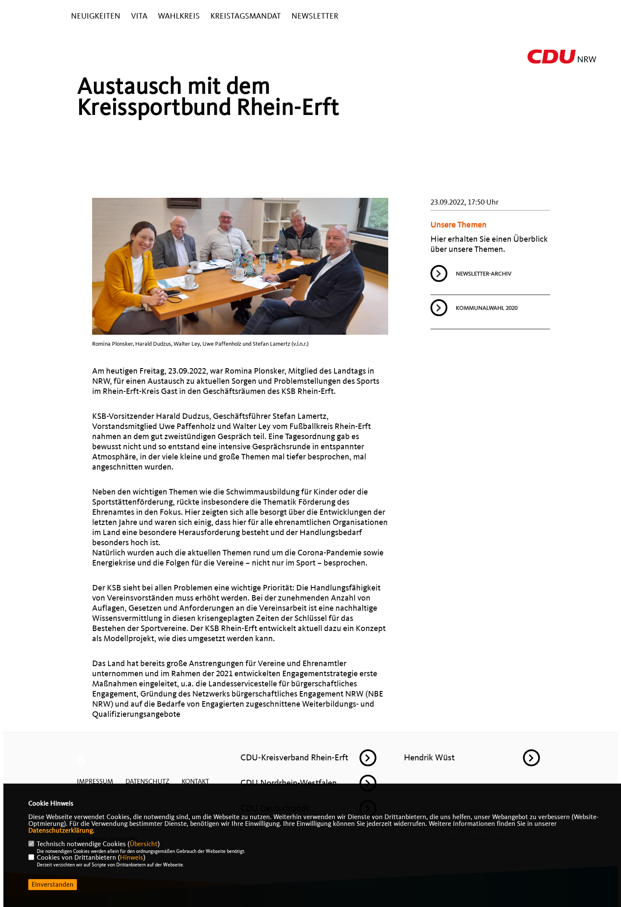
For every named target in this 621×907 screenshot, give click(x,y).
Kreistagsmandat (245, 16)
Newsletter (314, 16)
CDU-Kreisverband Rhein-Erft (294, 757)
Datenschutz (147, 781)
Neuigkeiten (95, 16)
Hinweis (131, 857)
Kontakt (195, 781)
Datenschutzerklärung (60, 830)
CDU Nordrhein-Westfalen (288, 783)
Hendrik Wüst (429, 757)
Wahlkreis (179, 16)
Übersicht (144, 844)
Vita (139, 16)
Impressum (95, 781)
